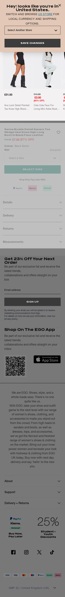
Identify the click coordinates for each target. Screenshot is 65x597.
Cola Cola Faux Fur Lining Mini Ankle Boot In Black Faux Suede (47, 107)
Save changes (32, 43)
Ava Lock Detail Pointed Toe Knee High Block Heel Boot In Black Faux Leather (17, 107)
